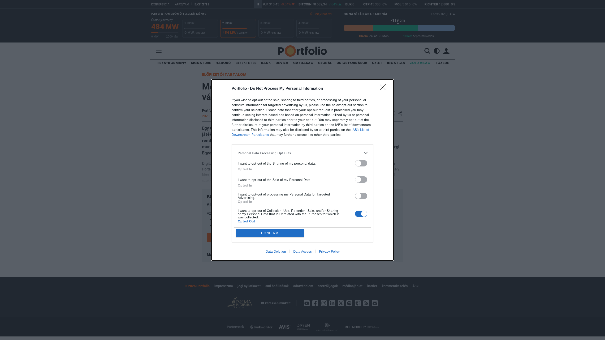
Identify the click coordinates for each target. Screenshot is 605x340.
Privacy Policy (329, 251)
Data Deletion (276, 251)
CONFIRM (270, 233)
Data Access (302, 251)
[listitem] (302, 152)
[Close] (384, 88)
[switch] (361, 163)
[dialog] (302, 170)
